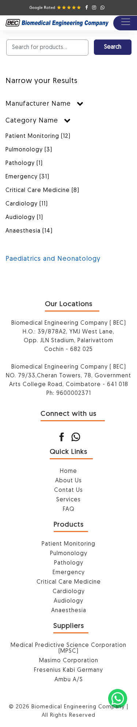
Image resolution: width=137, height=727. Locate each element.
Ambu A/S (68, 680)
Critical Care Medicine (42, 190)
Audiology (24, 218)
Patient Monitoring (38, 136)
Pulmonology (28, 150)
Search (112, 47)
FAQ (69, 509)
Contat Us (68, 490)
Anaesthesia (29, 231)
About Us (68, 481)
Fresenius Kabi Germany (68, 670)
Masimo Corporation (68, 661)
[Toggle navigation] (125, 23)
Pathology (24, 163)
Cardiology (26, 204)
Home (68, 471)
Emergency (27, 177)
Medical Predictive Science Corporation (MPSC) (68, 648)
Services (68, 500)
